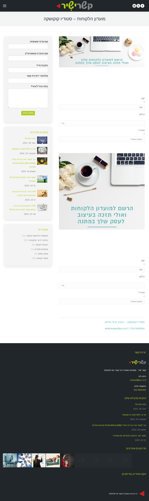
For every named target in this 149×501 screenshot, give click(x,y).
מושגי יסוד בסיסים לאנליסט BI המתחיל (23, 179)
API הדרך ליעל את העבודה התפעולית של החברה (24, 193)
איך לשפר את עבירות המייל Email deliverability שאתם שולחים (24, 163)
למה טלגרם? (30, 138)
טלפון (142, 114)
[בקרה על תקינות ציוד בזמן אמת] (24, 460)
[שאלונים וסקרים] (96, 460)
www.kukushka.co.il (116, 328)
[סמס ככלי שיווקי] (124, 460)
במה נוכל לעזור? (39, 86)
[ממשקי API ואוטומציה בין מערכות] (81, 460)
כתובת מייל (42, 65)
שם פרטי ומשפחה (39, 41)
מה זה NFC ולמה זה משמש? (24, 149)
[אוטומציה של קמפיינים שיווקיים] (67, 460)
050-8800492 (140, 390)
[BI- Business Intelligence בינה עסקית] (39, 460)
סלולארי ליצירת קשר (37, 76)
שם (143, 100)
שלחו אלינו (28, 113)
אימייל (142, 132)
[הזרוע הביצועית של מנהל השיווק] (110, 460)
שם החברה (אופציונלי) (36, 53)
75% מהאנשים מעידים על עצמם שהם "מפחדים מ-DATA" (22, 208)
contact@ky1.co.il (138, 380)
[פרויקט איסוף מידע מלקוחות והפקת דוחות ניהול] (53, 460)
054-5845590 (138, 328)
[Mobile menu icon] (4, 6)
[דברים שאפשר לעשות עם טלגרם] (10, 460)
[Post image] (42, 140)
